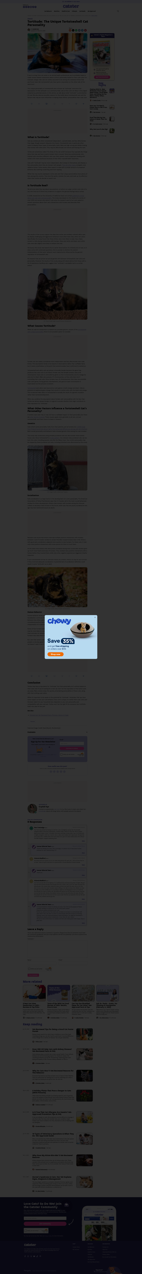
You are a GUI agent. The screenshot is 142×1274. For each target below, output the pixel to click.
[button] (95, 617)
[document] (71, 637)
